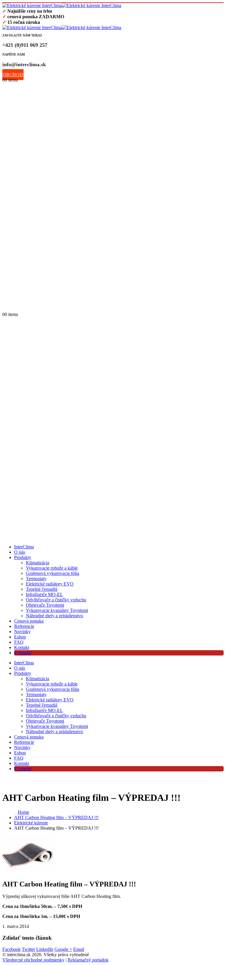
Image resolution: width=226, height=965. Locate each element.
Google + (63, 949)
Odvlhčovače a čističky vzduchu (56, 599)
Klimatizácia (37, 562)
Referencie (24, 626)
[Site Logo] (61, 5)
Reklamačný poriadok (88, 959)
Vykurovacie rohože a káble (52, 567)
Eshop (20, 636)
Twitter (28, 949)
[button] (5, 308)
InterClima (24, 546)
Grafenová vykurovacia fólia (52, 573)
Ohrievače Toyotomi (45, 605)
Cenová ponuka (29, 620)
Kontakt (21, 647)
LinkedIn (44, 949)
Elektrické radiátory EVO (50, 583)
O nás (19, 552)
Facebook (11, 949)
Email (78, 949)
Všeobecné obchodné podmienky (33, 959)
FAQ (19, 642)
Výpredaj (22, 652)
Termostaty (36, 578)
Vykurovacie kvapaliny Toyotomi (57, 610)
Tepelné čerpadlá (41, 589)
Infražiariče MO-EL (44, 594)
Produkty (22, 557)
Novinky (22, 631)
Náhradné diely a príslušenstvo (54, 615)
